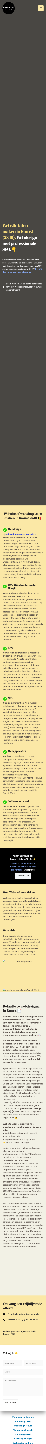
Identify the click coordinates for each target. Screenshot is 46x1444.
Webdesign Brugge (23, 1438)
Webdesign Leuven (23, 1425)
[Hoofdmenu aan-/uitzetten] (41, 8)
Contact (21, 875)
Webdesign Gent (23, 1421)
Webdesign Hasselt (23, 1430)
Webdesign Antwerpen (23, 1417)
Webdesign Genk (23, 1434)
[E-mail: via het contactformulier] (21, 1314)
